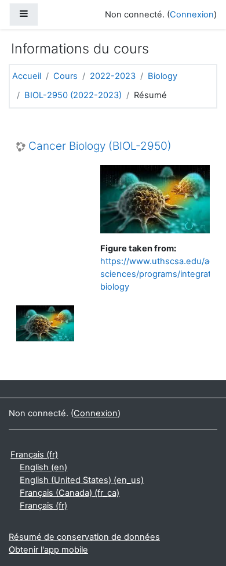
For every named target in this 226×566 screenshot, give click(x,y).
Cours (65, 76)
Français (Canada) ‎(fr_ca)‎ (69, 493)
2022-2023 (113, 76)
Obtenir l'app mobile (48, 550)
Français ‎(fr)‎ (34, 454)
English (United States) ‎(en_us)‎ (82, 480)
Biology (162, 76)
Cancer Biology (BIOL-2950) (100, 146)
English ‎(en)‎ (43, 467)
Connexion (192, 14)
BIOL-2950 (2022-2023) (73, 95)
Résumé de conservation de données (84, 537)
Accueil (26, 76)
